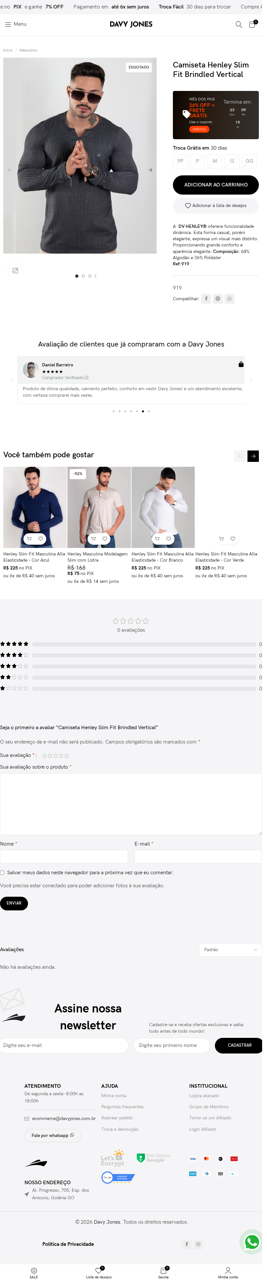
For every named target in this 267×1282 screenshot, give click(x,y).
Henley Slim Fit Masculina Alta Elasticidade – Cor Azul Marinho (34, 560)
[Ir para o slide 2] (83, 276)
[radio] (180, 161)
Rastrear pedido (117, 1118)
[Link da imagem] (154, 1158)
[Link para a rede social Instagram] (198, 1244)
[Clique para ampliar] (15, 270)
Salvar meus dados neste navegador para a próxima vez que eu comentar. (90, 873)
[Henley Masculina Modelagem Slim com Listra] (99, 507)
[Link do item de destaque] (187, 7)
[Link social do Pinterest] (218, 299)
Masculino (28, 50)
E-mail (143, 844)
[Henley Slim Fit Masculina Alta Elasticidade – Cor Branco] (163, 507)
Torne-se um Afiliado (210, 1118)
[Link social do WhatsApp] (229, 299)
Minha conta (113, 1095)
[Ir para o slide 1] (76, 276)
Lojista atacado (204, 1095)
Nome (8, 844)
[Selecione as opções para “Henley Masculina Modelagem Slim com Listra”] (93, 539)
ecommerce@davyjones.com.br (64, 1118)
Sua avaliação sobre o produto (36, 767)
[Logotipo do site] (131, 24)
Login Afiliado (202, 1129)
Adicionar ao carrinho (216, 185)
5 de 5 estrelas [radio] (66, 755)
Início (8, 50)
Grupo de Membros (209, 1107)
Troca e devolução (119, 1129)
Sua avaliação (17, 755)
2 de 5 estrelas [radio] (50, 755)
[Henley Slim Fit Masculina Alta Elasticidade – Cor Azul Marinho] (35, 507)
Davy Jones (107, 1222)
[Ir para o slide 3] (89, 276)
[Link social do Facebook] (206, 299)
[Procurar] (239, 24)
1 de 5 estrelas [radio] (44, 755)
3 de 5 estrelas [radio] (55, 755)
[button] (9, 170)
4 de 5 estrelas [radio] (61, 755)
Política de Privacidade (68, 1244)
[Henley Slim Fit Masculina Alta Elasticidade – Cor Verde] (227, 507)
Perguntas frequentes (122, 1107)
